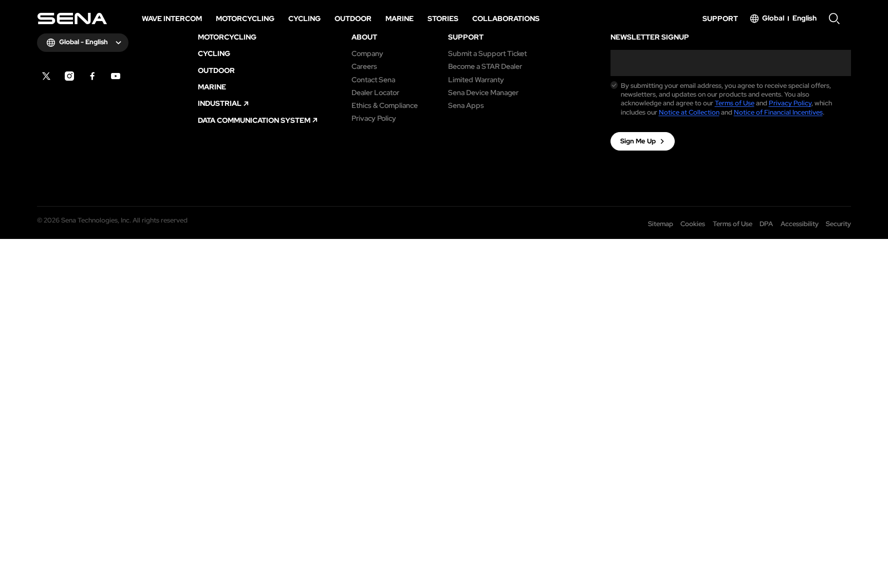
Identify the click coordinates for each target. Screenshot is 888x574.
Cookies (692, 223)
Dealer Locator (375, 92)
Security (838, 223)
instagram (69, 76)
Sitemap (660, 223)
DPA (766, 223)
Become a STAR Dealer (485, 66)
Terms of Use (734, 103)
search (834, 18)
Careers (364, 66)
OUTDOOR (216, 70)
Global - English (83, 42)
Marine (212, 86)
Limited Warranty (476, 79)
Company (367, 53)
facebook (92, 76)
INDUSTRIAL (220, 103)
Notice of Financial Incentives (778, 112)
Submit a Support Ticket (487, 53)
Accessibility (800, 223)
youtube (115, 76)
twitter (46, 76)
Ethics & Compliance (384, 105)
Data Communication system (254, 120)
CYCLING (214, 53)
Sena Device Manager (483, 92)
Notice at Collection (689, 112)
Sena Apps (466, 105)
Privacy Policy (373, 118)
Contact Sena (373, 79)
